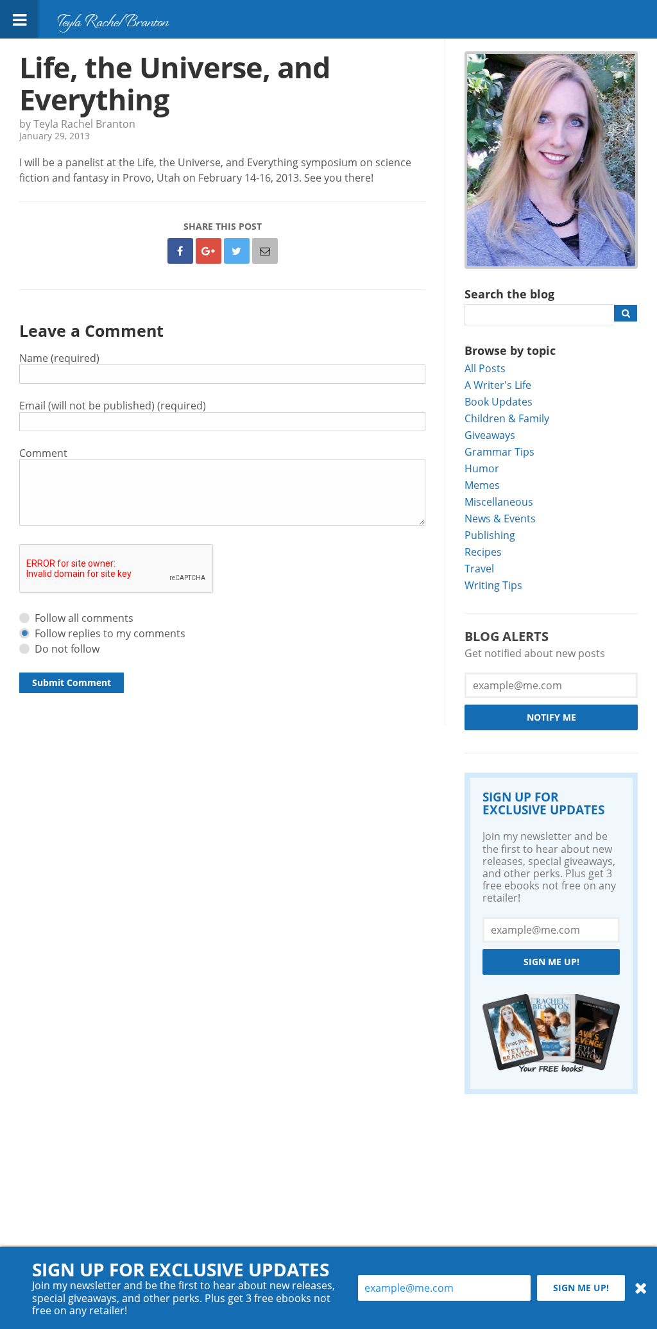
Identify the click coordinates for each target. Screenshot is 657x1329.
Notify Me (551, 717)
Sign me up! (551, 962)
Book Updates (499, 401)
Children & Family (507, 418)
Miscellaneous (499, 501)
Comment (43, 452)
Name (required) (59, 357)
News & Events (500, 518)
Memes (482, 485)
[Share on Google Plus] (208, 251)
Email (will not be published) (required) (112, 405)
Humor (482, 468)
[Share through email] (265, 251)
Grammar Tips (499, 451)
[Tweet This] (237, 251)
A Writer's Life (498, 384)
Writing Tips (493, 585)
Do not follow (67, 648)
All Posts (485, 368)
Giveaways (490, 435)
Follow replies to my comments (110, 633)
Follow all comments (84, 617)
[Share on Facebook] (180, 251)
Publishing (490, 535)
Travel (479, 568)
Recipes (483, 551)
